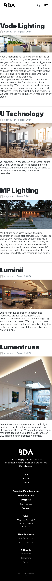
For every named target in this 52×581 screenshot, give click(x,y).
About (26, 478)
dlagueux (9, 31)
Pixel (26, 575)
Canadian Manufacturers (26, 491)
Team (26, 482)
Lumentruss (19, 347)
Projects (26, 499)
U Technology (22, 114)
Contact (26, 508)
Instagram (26, 558)
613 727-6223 (26, 542)
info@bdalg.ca (26, 538)
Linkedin (26, 562)
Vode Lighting (22, 26)
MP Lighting (19, 190)
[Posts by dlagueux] (2, 31)
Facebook (26, 553)
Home (26, 474)
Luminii (12, 270)
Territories (26, 504)
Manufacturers (26, 495)
